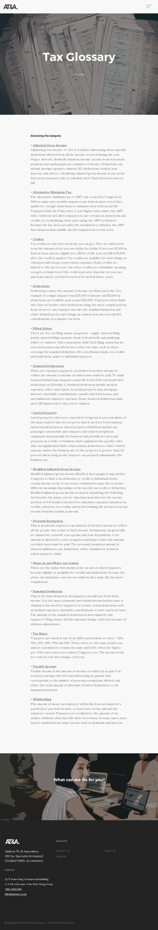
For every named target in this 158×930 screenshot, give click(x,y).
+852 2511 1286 (13, 889)
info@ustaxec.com (16, 894)
